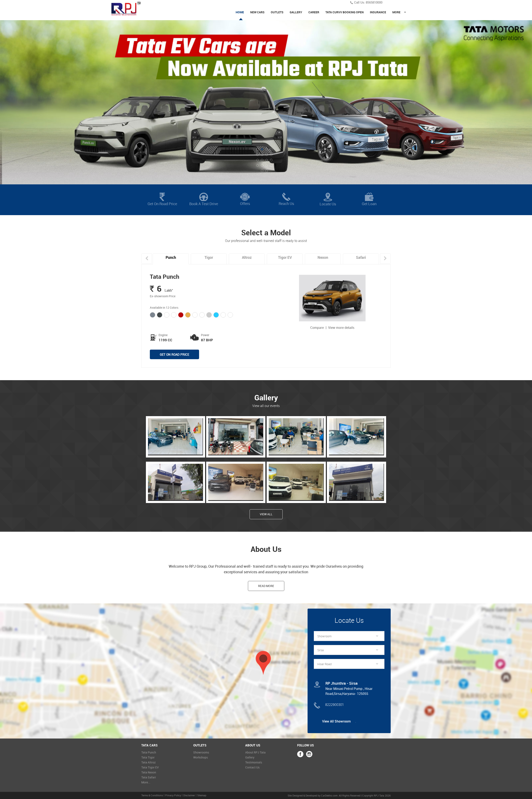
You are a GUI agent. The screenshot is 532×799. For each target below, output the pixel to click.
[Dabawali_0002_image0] (235, 453)
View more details (341, 327)
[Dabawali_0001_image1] (296, 453)
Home (240, 12)
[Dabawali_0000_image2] (356, 453)
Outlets (277, 12)
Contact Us (252, 767)
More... (145, 782)
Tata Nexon (148, 772)
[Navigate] (266, 673)
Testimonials (253, 762)
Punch (171, 257)
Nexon (323, 257)
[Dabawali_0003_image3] (175, 453)
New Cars (257, 12)
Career (313, 12)
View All (266, 514)
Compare (317, 327)
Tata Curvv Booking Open (344, 12)
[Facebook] (300, 754)
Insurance (378, 12)
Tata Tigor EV (150, 767)
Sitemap (201, 795)
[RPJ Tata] (128, 8)
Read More (266, 586)
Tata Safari (148, 777)
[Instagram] (309, 754)
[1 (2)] (356, 499)
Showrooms (201, 752)
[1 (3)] (296, 499)
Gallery (296, 12)
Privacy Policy (173, 795)
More (396, 12)
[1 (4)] (235, 499)
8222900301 (334, 704)
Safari (361, 257)
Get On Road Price (174, 354)
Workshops (200, 757)
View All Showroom (337, 721)
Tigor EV (285, 257)
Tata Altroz (148, 762)
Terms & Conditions (152, 795)
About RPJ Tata (255, 752)
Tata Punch (164, 276)
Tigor (208, 257)
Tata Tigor (148, 757)
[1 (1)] (175, 499)
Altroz (247, 257)
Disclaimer (189, 795)
